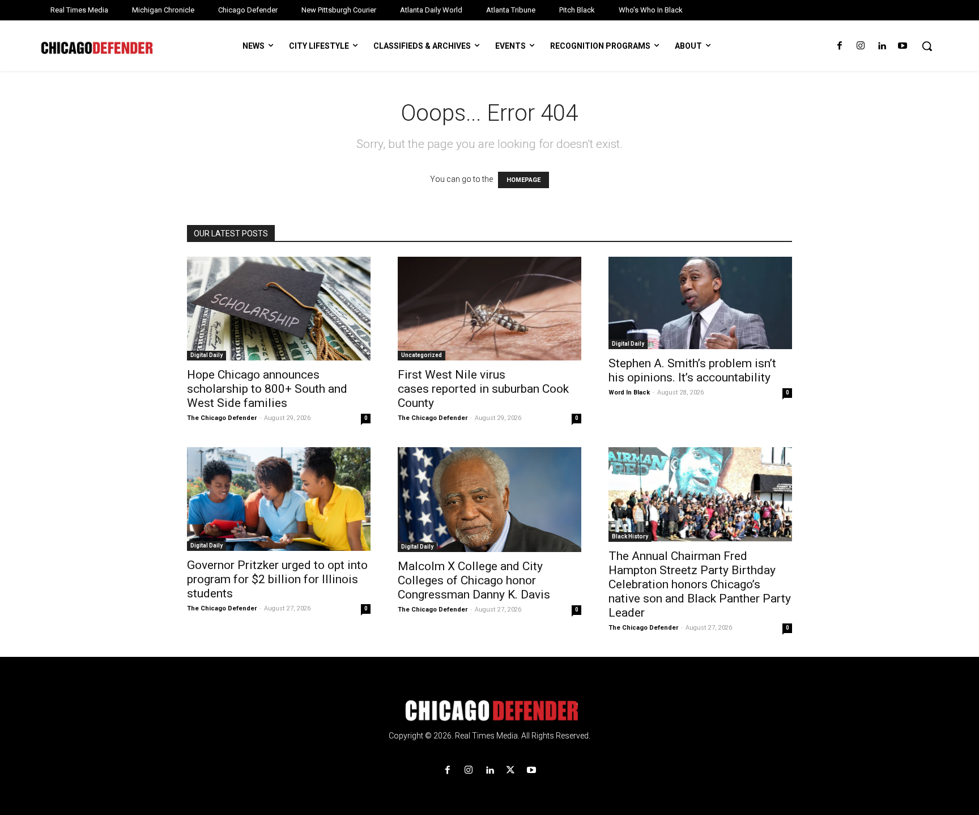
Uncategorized (421, 355)
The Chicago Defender (222, 418)
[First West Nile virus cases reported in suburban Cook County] (489, 308)
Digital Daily (206, 355)
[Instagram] (860, 46)
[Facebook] (839, 46)
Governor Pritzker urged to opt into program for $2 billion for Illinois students (277, 579)
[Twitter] (510, 770)
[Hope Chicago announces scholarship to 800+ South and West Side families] (279, 308)
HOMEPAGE (523, 180)
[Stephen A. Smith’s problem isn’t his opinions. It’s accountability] (700, 303)
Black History (630, 536)
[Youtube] (902, 46)
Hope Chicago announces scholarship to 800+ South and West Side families (267, 389)
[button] (926, 46)
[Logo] (489, 711)
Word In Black (629, 392)
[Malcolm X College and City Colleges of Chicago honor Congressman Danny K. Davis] (489, 500)
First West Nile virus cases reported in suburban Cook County (483, 389)
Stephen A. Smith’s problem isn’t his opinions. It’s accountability (692, 370)
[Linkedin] (881, 46)
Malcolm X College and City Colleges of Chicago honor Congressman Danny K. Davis (474, 580)
